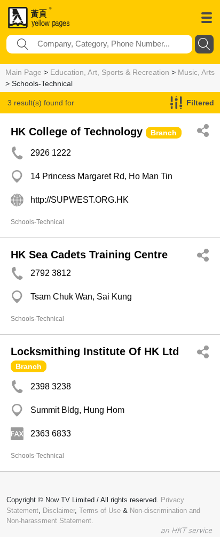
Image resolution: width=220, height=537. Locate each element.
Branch (164, 132)
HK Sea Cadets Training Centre (89, 254)
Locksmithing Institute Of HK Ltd (95, 351)
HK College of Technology (77, 131)
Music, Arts (196, 72)
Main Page (23, 72)
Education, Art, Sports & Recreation (109, 72)
